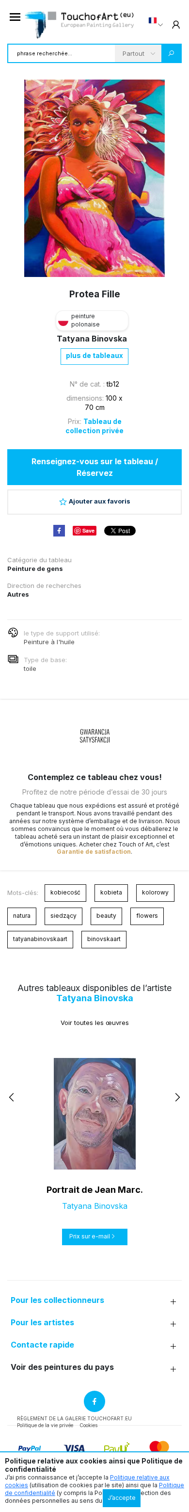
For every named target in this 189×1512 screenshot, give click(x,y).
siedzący (63, 915)
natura (22, 915)
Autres (18, 594)
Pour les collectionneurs (57, 1300)
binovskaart (104, 939)
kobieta (111, 892)
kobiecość (65, 892)
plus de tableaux (94, 355)
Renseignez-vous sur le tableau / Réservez (95, 467)
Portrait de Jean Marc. (95, 1190)
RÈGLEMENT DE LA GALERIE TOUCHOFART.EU (74, 1418)
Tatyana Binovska (92, 338)
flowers (147, 915)
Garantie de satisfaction (94, 851)
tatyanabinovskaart (40, 939)
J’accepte (122, 1497)
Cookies (88, 1425)
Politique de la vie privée (45, 1425)
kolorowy (155, 892)
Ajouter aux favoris (99, 501)
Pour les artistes (42, 1322)
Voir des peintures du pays (62, 1367)
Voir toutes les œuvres (95, 1022)
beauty (106, 915)
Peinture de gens (35, 568)
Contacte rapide (42, 1344)
